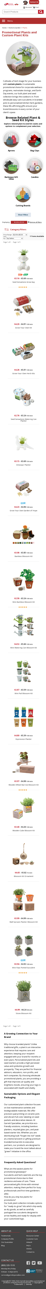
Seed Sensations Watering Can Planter (23, 420)
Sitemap (29, 1284)
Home (4, 28)
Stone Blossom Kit (23, 1013)
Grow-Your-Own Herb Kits (23, 373)
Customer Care (32, 1239)
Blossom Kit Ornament (23, 876)
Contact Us (34, 2)
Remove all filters (36, 222)
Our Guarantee (7, 1242)
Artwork (29, 1242)
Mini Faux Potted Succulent (23, 967)
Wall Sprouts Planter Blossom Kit (24, 922)
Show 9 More (23, 215)
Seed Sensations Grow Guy (24, 282)
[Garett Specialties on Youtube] (39, 1263)
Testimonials (6, 1236)
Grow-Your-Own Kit (23, 328)
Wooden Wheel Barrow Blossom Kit (24, 785)
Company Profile (7, 1239)
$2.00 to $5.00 (19, 222)
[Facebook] (28, 1263)
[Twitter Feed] (34, 1263)
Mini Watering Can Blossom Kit (23, 648)
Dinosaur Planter (23, 465)
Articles (29, 1249)
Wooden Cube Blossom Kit (24, 830)
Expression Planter (24, 739)
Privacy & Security (24, 1282)
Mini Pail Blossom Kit (24, 693)
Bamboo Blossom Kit (24, 556)
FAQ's (28, 1245)
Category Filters (17, 229)
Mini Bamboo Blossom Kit (24, 602)
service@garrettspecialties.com (10, 1275)
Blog (3, 1245)
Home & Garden (15, 28)
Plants (25, 28)
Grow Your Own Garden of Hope (23, 510)
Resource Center (32, 1236)
